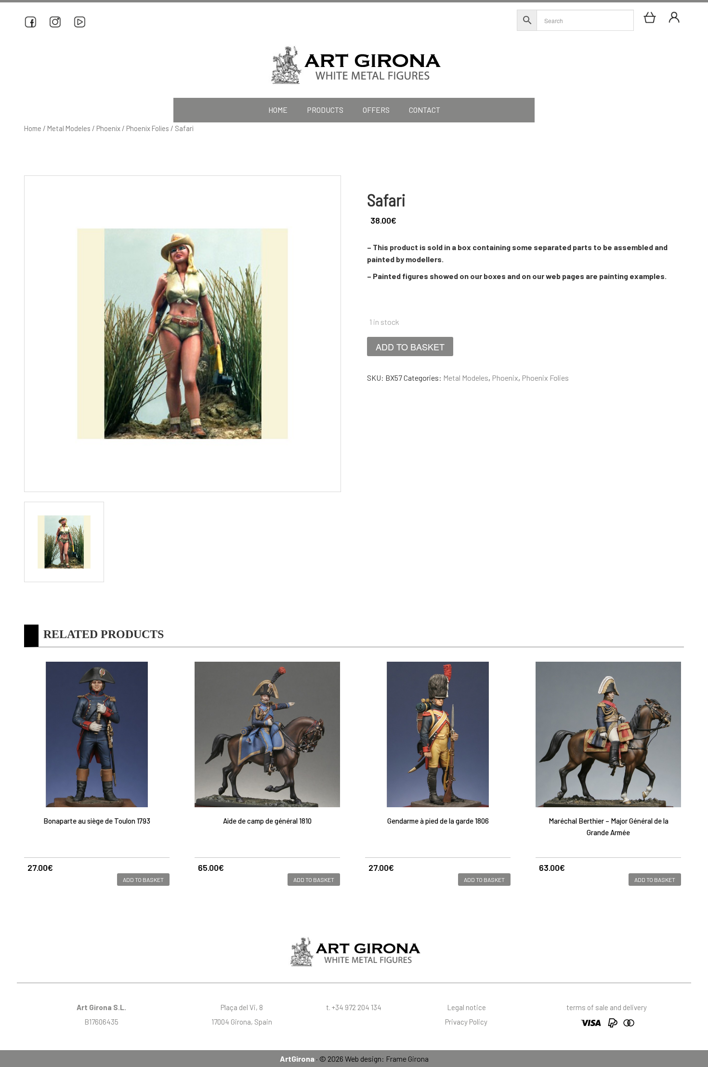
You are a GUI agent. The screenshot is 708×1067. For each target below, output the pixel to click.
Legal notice (466, 1007)
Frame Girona (407, 1058)
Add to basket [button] (143, 879)
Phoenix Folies (147, 128)
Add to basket (410, 346)
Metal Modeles (69, 128)
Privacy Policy (466, 1021)
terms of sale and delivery (606, 1007)
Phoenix (108, 128)
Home (32, 128)
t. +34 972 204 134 (353, 1007)
